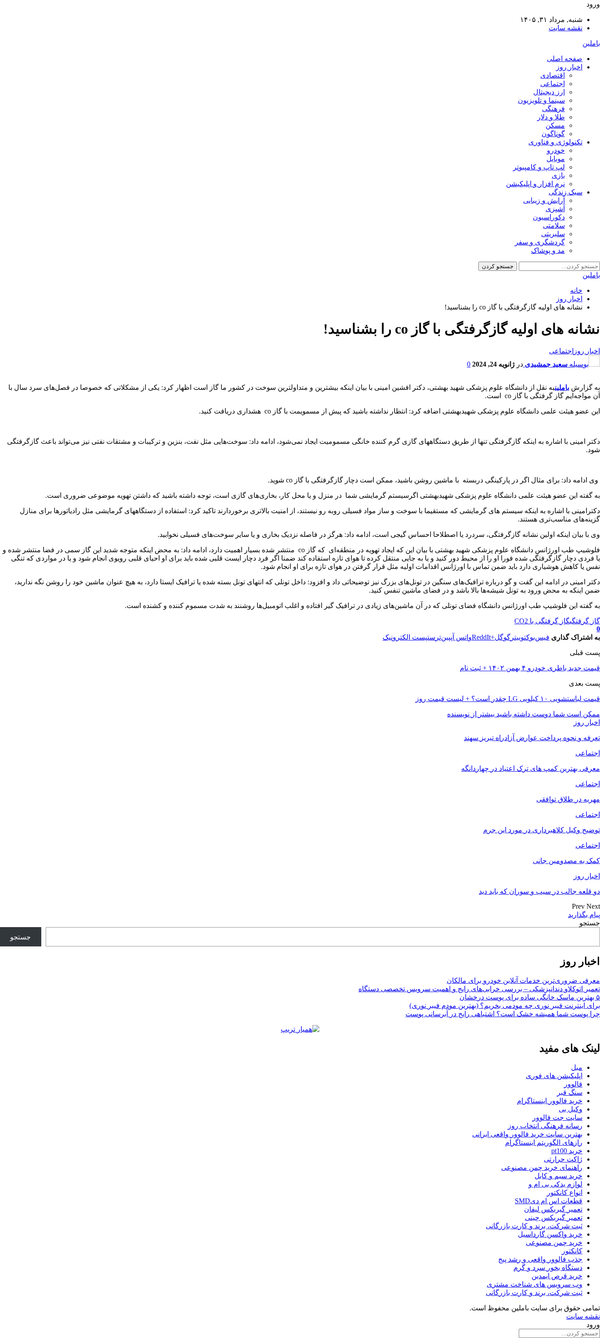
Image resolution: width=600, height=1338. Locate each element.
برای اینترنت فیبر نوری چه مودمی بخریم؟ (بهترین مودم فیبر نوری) (504, 1005)
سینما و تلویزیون (541, 100)
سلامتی (554, 225)
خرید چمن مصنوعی (554, 1242)
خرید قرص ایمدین (556, 1276)
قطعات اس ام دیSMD (548, 1201)
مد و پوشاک (548, 250)
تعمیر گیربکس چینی (553, 1217)
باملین (591, 43)
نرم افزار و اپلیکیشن (535, 183)
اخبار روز (569, 67)
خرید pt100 (566, 1151)
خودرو (556, 150)
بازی (558, 175)
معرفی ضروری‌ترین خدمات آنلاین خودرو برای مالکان (523, 980)
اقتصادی (552, 75)
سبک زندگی (565, 192)
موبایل (555, 158)
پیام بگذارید (584, 914)
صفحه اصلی (564, 58)
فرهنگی (553, 108)
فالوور (573, 1084)
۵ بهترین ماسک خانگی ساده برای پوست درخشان (529, 997)
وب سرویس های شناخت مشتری (534, 1284)
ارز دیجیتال (549, 92)
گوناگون (553, 133)
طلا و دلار (551, 117)
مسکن (555, 125)
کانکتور (572, 1251)
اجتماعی (552, 83)
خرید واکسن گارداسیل (550, 1234)
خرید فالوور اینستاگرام (549, 1100)
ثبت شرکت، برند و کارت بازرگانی (534, 1226)
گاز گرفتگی (585, 621)
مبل (576, 1067)
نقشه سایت (565, 28)
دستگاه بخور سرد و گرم (547, 1267)
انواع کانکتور (564, 1192)
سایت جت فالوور (557, 1117)
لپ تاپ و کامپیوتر (539, 167)
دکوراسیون (549, 217)
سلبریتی (553, 233)
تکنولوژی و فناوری (555, 142)
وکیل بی (570, 1109)
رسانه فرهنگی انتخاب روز (545, 1125)
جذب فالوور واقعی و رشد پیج (540, 1259)
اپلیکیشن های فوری (554, 1075)
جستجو (589, 923)
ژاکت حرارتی (563, 1159)
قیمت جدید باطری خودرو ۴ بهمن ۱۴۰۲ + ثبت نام (530, 668)
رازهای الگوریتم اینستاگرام (543, 1142)
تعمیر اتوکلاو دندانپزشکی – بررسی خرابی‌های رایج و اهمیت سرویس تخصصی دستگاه (479, 989)
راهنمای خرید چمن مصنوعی (541, 1167)
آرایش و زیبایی (544, 200)
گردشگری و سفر (540, 242)
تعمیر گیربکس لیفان (553, 1209)
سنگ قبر (569, 1092)
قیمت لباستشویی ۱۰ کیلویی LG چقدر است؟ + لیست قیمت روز (508, 698)
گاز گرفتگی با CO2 (542, 621)
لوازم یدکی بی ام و (555, 1184)
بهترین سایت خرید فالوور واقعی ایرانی (527, 1134)
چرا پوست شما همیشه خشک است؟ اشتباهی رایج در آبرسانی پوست (502, 1014)
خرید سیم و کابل (558, 1176)
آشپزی (555, 208)
